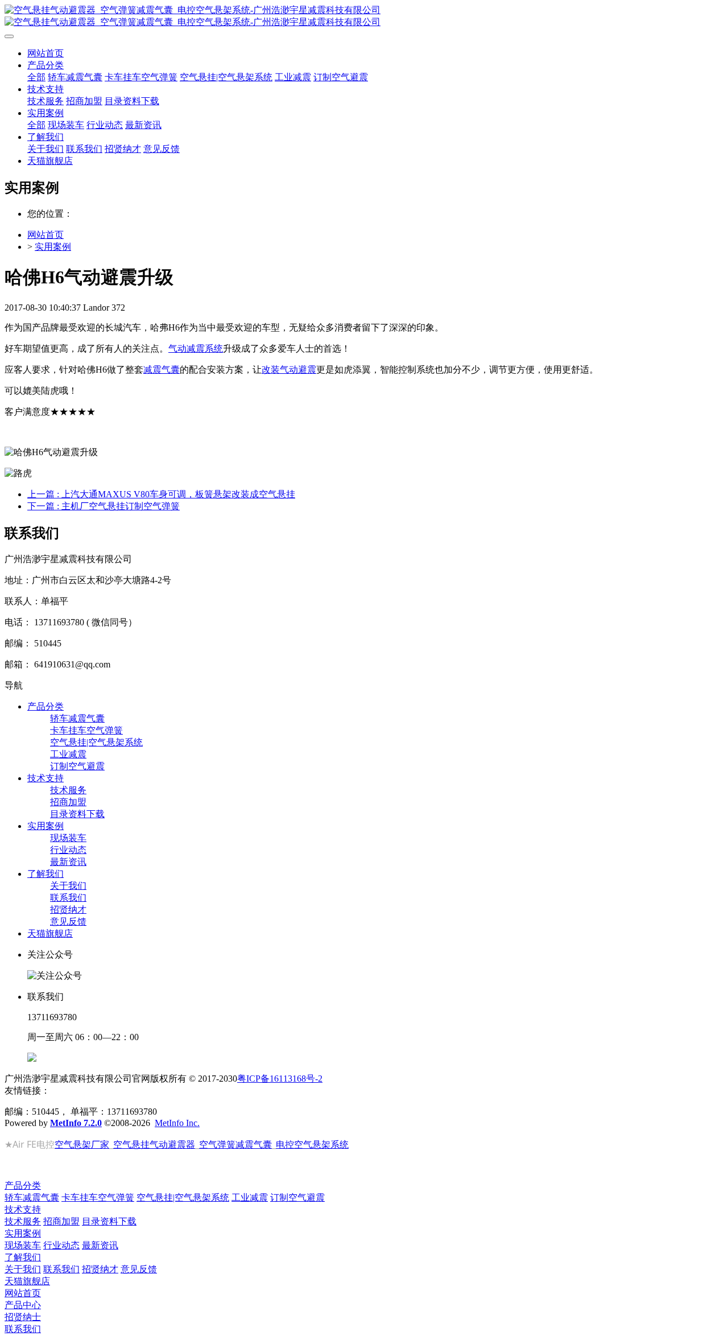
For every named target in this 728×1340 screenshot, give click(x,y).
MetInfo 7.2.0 (76, 1123)
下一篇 (103, 506)
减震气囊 (161, 369)
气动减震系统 (195, 348)
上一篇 (161, 494)
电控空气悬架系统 (312, 1144)
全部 (36, 77)
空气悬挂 (131, 1144)
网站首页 (45, 53)
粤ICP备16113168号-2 (279, 1078)
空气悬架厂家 (82, 1144)
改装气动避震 (289, 369)
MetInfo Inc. (177, 1123)
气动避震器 (172, 1144)
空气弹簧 (217, 1144)
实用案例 (53, 246)
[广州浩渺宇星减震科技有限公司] (364, 16)
